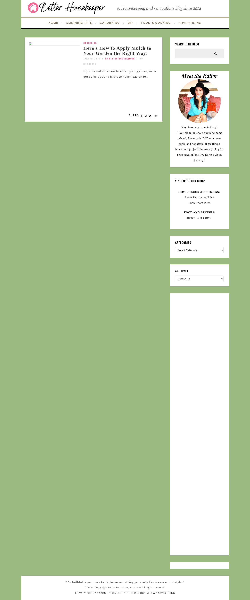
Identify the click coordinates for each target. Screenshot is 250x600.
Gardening (90, 43)
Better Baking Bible (199, 217)
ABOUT (103, 593)
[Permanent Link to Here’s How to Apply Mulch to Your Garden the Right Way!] (54, 44)
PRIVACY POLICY (85, 593)
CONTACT (117, 593)
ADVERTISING (190, 23)
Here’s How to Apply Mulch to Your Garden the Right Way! (117, 51)
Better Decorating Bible (199, 197)
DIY (130, 22)
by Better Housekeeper (120, 58)
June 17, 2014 (91, 58)
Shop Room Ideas (199, 202)
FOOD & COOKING (156, 22)
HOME (53, 22)
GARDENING (110, 22)
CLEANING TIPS (79, 22)
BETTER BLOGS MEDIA (140, 593)
